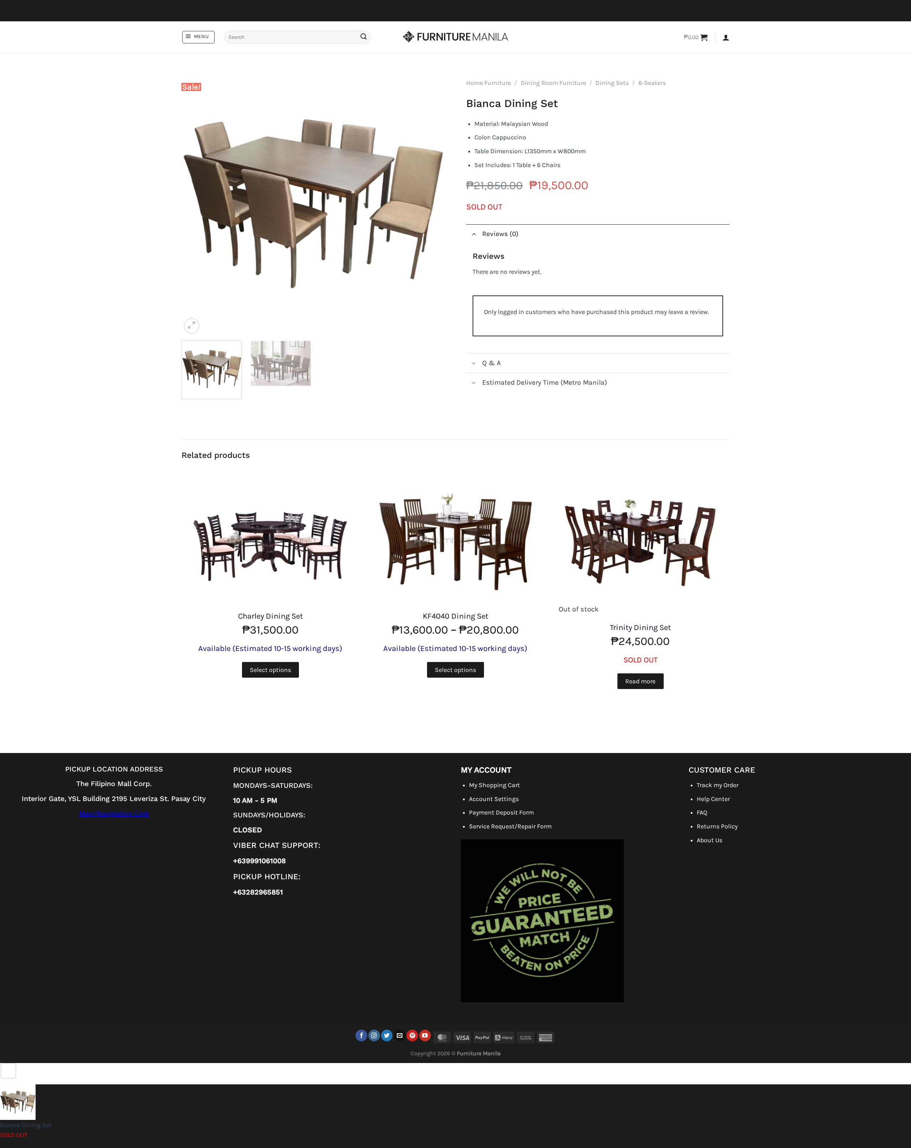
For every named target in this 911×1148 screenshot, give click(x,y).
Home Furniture (488, 82)
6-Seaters (652, 82)
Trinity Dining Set (640, 627)
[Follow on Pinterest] (412, 1035)
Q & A (491, 363)
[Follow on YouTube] (425, 1035)
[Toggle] (473, 234)
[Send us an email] (400, 1035)
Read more (640, 681)
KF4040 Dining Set (455, 616)
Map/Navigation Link (114, 814)
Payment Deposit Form (501, 812)
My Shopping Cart (494, 785)
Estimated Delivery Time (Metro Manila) (544, 382)
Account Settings (494, 798)
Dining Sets (612, 82)
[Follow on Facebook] (361, 1035)
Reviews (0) (500, 234)
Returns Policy (717, 826)
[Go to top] (8, 1070)
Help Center (713, 798)
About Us (709, 840)
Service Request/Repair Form (510, 826)
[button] (198, 37)
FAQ (702, 812)
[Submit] (363, 37)
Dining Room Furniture (553, 82)
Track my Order (717, 785)
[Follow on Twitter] (387, 1035)
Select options (270, 669)
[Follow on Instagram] (374, 1035)
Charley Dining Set (270, 616)
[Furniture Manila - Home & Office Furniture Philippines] (455, 37)
